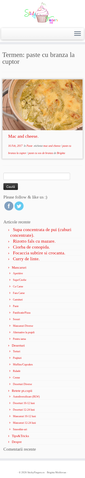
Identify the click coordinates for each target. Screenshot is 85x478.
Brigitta (61, 153)
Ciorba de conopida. (31, 246)
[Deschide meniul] (77, 34)
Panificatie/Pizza (21, 312)
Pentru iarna (19, 339)
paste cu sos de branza (41, 153)
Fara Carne (19, 293)
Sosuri (16, 319)
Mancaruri (19, 267)
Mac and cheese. (23, 136)
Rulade (16, 371)
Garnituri (18, 299)
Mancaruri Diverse (23, 325)
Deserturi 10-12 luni (24, 403)
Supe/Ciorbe (19, 280)
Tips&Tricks (20, 436)
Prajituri (17, 358)
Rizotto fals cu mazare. (34, 241)
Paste (30, 145)
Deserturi (18, 345)
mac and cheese (52, 145)
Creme (16, 377)
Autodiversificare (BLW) (26, 396)
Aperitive (18, 273)
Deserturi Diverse (22, 384)
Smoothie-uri (20, 429)
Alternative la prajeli (23, 332)
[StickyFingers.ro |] (42, 13)
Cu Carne (18, 286)
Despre (17, 442)
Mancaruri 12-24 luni (24, 422)
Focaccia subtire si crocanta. (39, 252)
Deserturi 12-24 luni (24, 409)
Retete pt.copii (22, 391)
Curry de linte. (26, 258)
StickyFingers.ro (36, 472)
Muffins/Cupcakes (23, 364)
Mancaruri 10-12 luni (24, 416)
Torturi (16, 351)
